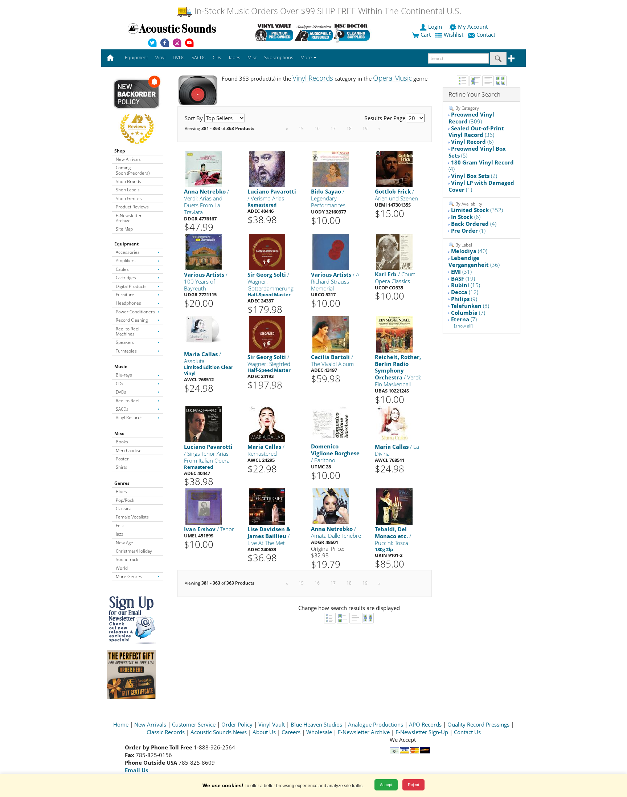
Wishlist (453, 34)
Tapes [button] (234, 57)
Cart (425, 34)
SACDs (122, 409)
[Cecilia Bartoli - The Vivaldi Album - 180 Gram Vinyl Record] (330, 334)
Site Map (124, 229)
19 (365, 128)
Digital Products (131, 286)
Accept (386, 784)
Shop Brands (128, 181)
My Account (472, 26)
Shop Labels (128, 190)
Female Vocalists (132, 517)
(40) (469, 251)
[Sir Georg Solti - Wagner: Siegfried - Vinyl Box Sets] (267, 334)
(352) (477, 210)
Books (122, 442)
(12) (464, 292)
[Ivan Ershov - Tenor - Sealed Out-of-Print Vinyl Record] (203, 506)
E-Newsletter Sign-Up (422, 732)
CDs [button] (217, 57)
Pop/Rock (125, 500)
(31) (461, 271)
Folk (120, 525)
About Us (264, 732)
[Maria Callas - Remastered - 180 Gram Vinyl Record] (267, 424)
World (122, 568)
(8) (470, 305)
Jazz (119, 534)
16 (317, 128)
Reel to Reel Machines (127, 331)
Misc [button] (252, 57)
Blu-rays (124, 375)
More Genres (129, 576)
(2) (474, 175)
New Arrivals (128, 159)
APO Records (425, 724)
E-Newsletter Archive (129, 218)
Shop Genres (129, 198)
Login (435, 26)
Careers (291, 732)
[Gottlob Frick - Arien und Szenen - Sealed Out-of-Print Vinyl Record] (394, 169)
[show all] (463, 326)
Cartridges (126, 278)
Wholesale (319, 732)
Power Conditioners (135, 312)
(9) (464, 298)
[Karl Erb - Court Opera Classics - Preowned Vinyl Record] (394, 251)
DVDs (121, 392)
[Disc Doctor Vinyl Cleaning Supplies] (353, 32)
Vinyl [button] (160, 57)
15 (301, 128)
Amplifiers (126, 260)
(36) (476, 132)
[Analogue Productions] (314, 32)
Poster (122, 459)
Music (120, 366)
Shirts (121, 467)
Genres (122, 483)
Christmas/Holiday (134, 551)
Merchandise (129, 450)
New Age (124, 543)
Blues (121, 491)
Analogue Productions (375, 724)
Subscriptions (278, 57)
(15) (465, 285)
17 (333, 128)
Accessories (128, 252)
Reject (413, 784)
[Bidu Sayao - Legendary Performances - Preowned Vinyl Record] (330, 169)
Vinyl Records (129, 417)
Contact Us (467, 732)
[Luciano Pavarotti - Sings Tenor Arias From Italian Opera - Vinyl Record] (203, 424)
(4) (481, 166)
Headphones (128, 303)
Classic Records (166, 732)
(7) (468, 312)
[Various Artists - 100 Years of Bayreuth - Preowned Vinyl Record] (203, 251)
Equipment (126, 244)
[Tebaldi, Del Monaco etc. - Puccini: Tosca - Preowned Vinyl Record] (394, 506)
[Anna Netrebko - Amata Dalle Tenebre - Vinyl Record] (330, 506)
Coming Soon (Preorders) (132, 170)
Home (120, 724)
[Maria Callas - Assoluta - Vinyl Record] (203, 329)
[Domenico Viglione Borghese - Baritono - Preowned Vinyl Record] (330, 423)
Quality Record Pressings (478, 724)
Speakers (125, 342)
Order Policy (237, 724)
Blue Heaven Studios (316, 724)
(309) (471, 118)
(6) (472, 141)
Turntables (126, 351)
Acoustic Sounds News (218, 732)
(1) (481, 186)
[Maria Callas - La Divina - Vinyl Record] (394, 424)
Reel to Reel (127, 401)
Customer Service (194, 724)
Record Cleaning (132, 320)
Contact (486, 34)
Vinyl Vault (271, 724)
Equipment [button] (136, 57)
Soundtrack (127, 559)
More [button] (306, 57)
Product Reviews (132, 207)
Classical (124, 508)
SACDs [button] (198, 57)
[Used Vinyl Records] (274, 32)
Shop (119, 151)
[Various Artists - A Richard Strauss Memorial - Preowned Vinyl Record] (330, 251)
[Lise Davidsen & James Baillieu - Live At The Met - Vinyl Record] (267, 506)
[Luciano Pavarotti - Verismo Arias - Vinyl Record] (267, 169)
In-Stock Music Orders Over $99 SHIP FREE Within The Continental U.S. (326, 11)
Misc (119, 433)
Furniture (125, 295)
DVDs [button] (178, 57)
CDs (119, 384)
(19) (463, 278)
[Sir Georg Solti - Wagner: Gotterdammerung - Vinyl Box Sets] (267, 251)
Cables (122, 269)
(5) (477, 152)
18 (349, 128)
